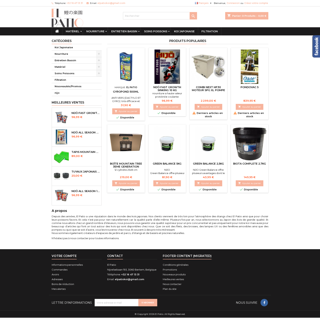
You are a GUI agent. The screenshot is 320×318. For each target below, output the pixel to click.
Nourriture (95, 31)
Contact (115, 256)
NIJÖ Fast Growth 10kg (85, 113)
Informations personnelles (67, 264)
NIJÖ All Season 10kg (85, 191)
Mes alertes (59, 288)
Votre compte (64, 256)
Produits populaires (187, 41)
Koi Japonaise (184, 31)
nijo (57, 92)
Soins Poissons (155, 31)
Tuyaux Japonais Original (85, 171)
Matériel (72, 31)
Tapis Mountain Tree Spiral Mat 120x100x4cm (85, 151)
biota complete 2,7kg (249, 163)
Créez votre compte (256, 3)
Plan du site (169, 288)
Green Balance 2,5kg (208, 163)
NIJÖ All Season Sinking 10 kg (85, 132)
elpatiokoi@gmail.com (111, 3)
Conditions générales (175, 264)
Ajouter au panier (126, 111)
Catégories (62, 41)
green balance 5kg (167, 163)
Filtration (209, 31)
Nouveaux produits (174, 274)
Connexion (233, 3)
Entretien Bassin (124, 31)
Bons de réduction (63, 284)
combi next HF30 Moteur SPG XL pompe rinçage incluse (208, 90)
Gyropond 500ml (126, 91)
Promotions (170, 269)
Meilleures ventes (173, 279)
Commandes (59, 269)
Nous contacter (172, 284)
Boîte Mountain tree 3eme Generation (126, 165)
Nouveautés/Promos (68, 86)
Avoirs (55, 274)
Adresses (57, 279)
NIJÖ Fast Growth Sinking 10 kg (167, 89)
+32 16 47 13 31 (74, 3)
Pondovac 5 (250, 87)
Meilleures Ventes (68, 102)
